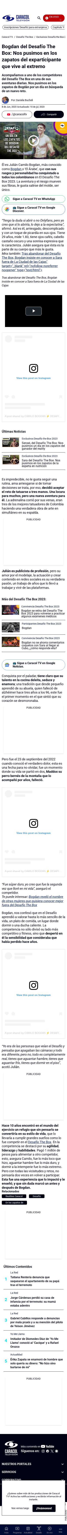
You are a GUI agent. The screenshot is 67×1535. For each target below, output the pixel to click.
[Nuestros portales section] (62, 1464)
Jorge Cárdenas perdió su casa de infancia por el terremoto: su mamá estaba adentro (33, 1301)
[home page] (16, 18)
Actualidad (16, 1354)
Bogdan (16, 169)
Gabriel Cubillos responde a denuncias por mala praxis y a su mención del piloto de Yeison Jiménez (36, 1322)
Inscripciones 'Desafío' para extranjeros (25, 27)
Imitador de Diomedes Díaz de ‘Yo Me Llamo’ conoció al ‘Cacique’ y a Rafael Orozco (34, 1342)
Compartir (52, 114)
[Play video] (33, 140)
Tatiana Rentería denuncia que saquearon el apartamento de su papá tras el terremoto (34, 1281)
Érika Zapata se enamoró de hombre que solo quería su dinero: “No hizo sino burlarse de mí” (36, 1363)
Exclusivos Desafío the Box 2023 (40, 438)
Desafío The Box (24, 37)
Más (60, 1532)
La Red (14, 1272)
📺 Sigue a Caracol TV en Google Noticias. (34, 664)
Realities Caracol (14, 1196)
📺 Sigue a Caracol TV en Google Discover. (34, 209)
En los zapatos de (14, 1202)
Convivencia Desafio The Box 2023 (40, 606)
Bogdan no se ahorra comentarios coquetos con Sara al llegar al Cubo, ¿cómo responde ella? (43, 645)
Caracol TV (7, 37)
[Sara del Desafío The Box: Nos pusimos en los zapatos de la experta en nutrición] (11, 460)
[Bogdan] (11, 627)
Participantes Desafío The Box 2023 (41, 623)
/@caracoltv (19, 114)
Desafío (37, 1196)
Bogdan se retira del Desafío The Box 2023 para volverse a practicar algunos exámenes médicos (43, 613)
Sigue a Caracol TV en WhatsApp (34, 199)
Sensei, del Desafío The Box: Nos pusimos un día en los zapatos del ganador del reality (43, 445)
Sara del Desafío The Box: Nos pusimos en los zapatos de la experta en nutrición (41, 463)
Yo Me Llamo (17, 1334)
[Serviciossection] (62, 1472)
